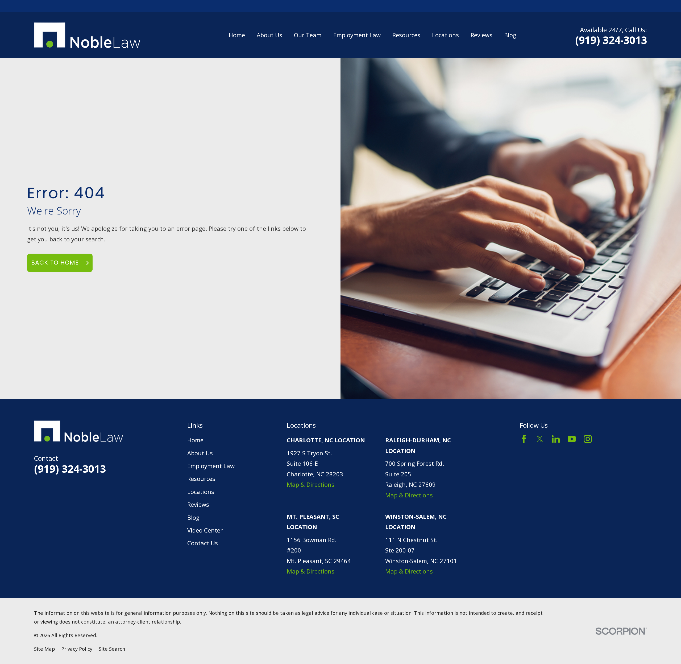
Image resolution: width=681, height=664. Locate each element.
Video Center (205, 530)
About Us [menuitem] (269, 35)
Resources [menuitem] (406, 35)
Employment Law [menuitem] (357, 35)
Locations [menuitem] (445, 35)
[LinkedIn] (556, 439)
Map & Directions (310, 484)
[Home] (87, 35)
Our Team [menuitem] (308, 35)
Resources (201, 478)
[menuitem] (44, 649)
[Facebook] (524, 439)
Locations (200, 492)
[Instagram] (588, 439)
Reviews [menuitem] (481, 35)
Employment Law (211, 466)
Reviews (198, 504)
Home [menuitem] (237, 35)
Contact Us (202, 543)
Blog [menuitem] (510, 35)
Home (195, 440)
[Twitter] (540, 439)
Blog (193, 517)
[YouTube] (572, 439)
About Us (200, 453)
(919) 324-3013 (611, 40)
